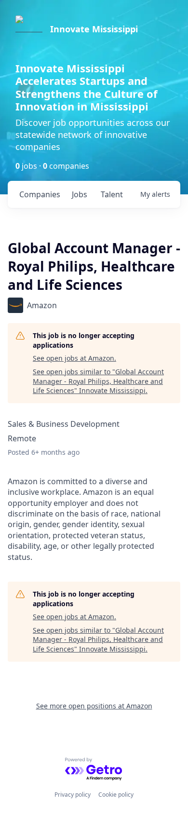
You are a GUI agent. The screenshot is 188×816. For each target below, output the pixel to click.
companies (39, 194)
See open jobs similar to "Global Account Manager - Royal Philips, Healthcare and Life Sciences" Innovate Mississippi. (98, 381)
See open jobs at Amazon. (74, 358)
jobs (79, 194)
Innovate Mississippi (94, 29)
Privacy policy (72, 794)
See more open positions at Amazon (94, 705)
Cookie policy (116, 794)
